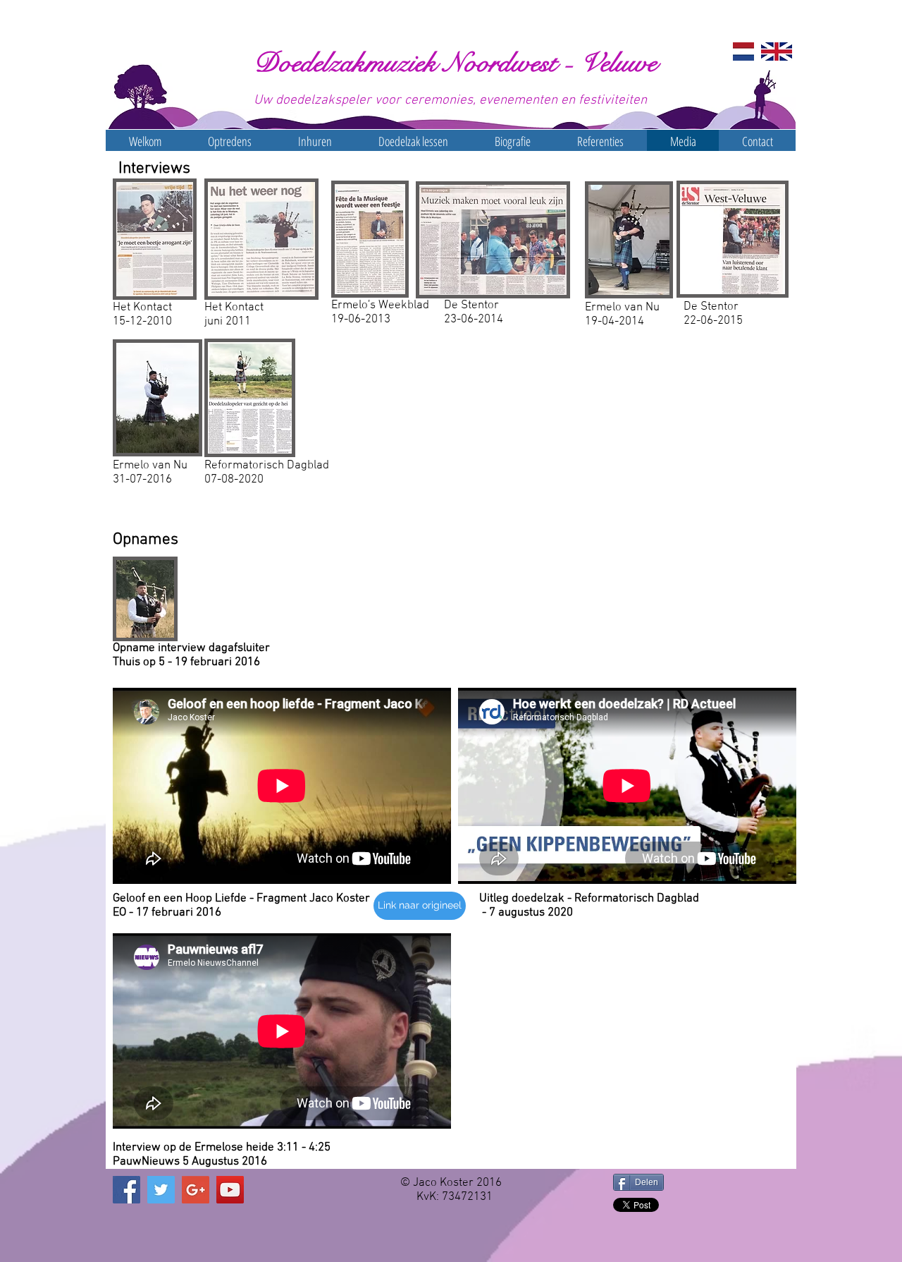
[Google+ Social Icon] (195, 1189)
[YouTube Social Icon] (230, 1189)
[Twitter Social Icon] (161, 1189)
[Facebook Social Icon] (126, 1189)
